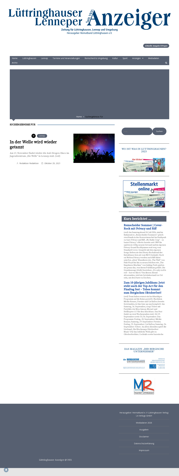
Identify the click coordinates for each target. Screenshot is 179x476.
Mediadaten (153, 58)
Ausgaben (144, 429)
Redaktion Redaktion (29, 163)
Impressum (144, 450)
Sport (125, 58)
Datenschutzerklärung (144, 443)
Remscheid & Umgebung (96, 58)
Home (15, 58)
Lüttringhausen (29, 58)
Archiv (14, 62)
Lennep (44, 58)
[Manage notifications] (6, 470)
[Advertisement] (89, 91)
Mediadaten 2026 (144, 422)
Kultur (115, 58)
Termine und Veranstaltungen (66, 58)
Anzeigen (136, 58)
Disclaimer (144, 436)
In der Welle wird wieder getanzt (33, 144)
